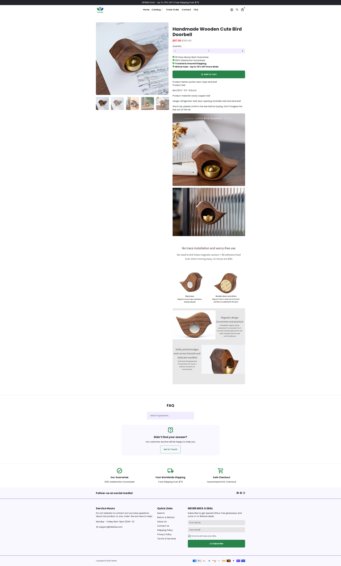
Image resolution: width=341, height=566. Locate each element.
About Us (162, 521)
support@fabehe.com (109, 526)
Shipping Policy (165, 530)
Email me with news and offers (204, 536)
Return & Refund (165, 517)
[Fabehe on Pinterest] (241, 493)
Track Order (172, 9)
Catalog (157, 9)
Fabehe (114, 561)
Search (161, 513)
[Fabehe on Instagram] (244, 493)
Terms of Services (166, 538)
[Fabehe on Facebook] (238, 493)
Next (164, 58)
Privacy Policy (164, 534)
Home (146, 9)
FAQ (196, 9)
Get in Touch (170, 449)
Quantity (177, 46)
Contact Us (163, 525)
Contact (186, 9)
